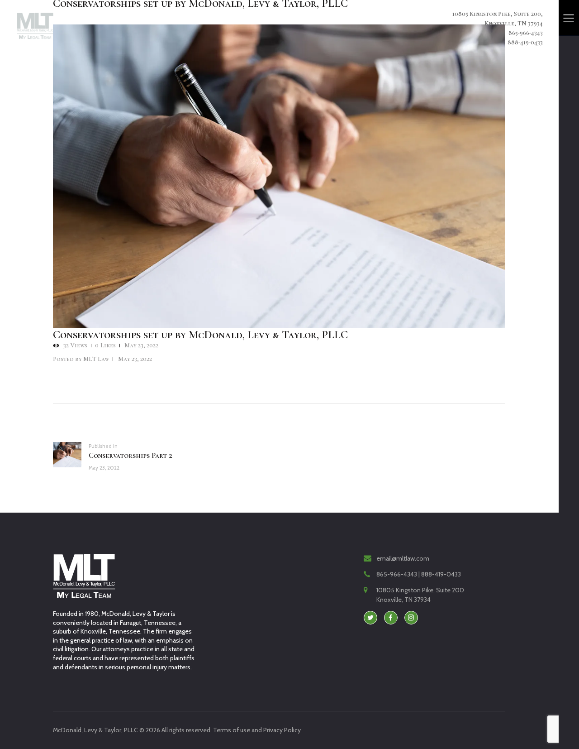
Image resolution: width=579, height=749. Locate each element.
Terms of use (231, 730)
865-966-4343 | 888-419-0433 (418, 574)
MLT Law (81, 359)
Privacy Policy (282, 730)
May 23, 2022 (141, 345)
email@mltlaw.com (402, 558)
